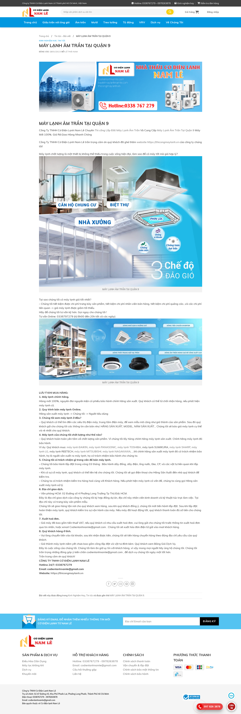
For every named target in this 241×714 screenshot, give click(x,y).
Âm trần (80, 22)
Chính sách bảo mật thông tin (141, 669)
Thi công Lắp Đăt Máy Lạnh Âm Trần (117, 130)
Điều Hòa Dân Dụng (34, 661)
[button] (192, 12)
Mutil (94, 22)
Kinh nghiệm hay (185, 3)
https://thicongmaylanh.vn (67, 573)
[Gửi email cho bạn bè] (120, 584)
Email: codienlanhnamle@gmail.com (95, 665)
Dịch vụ (155, 22)
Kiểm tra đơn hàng (210, 3)
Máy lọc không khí (33, 665)
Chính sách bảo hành (135, 673)
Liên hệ (77, 673)
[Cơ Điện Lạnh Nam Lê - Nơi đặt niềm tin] (39, 12)
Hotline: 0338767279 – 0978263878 (152, 3)
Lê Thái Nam (71, 52)
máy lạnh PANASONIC (102, 447)
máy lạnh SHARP (180, 447)
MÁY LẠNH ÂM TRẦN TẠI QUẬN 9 (120, 289)
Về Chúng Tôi (174, 22)
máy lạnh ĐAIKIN (77, 447)
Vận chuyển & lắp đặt (136, 665)
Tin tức (62, 41)
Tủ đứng (128, 22)
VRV (142, 22)
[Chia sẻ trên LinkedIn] (132, 584)
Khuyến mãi (29, 673)
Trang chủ (30, 22)
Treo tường (110, 22)
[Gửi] (170, 12)
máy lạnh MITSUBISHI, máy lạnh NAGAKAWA (102, 451)
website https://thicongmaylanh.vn (158, 142)
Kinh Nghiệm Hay (48, 41)
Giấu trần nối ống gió (56, 22)
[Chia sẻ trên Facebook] (108, 584)
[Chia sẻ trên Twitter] (114, 584)
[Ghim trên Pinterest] (126, 584)
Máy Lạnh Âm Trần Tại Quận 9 (176, 130)
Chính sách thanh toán (136, 661)
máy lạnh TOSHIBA (129, 447)
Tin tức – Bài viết (62, 36)
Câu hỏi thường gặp (85, 669)
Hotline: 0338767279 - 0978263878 (95, 661)
